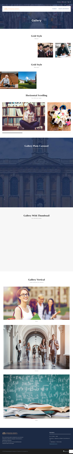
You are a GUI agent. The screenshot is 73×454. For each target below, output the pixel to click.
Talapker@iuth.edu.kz (53, 443)
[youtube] (68, 1)
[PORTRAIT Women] (36, 175)
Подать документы (64, 8)
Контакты (59, 1)
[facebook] (67, 1)
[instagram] (70, 1)
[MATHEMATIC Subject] (36, 244)
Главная (54, 8)
